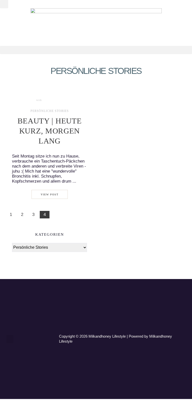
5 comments (51, 100)
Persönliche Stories (49, 111)
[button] (4, 4)
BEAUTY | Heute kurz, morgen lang (50, 131)
